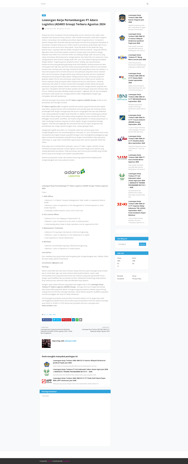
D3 (44, 315)
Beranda (120, 276)
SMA (50, 315)
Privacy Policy (136, 279)
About (134, 276)
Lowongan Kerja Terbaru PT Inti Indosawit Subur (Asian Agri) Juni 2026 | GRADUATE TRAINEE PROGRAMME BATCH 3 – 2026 (136, 180)
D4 (133, 263)
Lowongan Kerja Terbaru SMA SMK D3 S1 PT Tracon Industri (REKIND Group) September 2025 (136, 119)
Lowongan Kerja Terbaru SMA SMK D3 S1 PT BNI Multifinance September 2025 (137, 97)
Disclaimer (120, 279)
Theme (49, 461)
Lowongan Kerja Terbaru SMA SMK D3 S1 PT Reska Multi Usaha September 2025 (136, 78)
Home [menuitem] (43, 4)
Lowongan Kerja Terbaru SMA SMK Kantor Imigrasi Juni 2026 (136, 18)
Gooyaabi (66, 461)
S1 (47, 315)
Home (119, 258)
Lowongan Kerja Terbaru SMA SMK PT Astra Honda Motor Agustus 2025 (136, 158)
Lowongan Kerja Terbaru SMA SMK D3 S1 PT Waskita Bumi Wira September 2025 (136, 139)
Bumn (134, 258)
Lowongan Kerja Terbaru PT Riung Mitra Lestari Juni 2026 (137, 57)
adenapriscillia (51, 29)
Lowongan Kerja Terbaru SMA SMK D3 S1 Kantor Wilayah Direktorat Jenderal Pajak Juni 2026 (136, 38)
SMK (54, 315)
